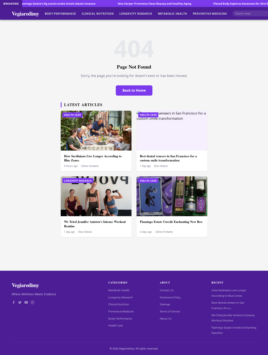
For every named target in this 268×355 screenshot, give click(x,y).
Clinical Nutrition (98, 13)
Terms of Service (170, 311)
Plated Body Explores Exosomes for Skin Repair (233, 3)
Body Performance (60, 13)
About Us (165, 318)
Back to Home (134, 90)
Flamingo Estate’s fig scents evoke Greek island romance (46, 3)
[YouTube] (26, 303)
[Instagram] (32, 303)
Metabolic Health (172, 13)
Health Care (115, 325)
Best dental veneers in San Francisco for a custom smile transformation (168, 158)
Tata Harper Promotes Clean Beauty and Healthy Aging (143, 3)
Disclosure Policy (170, 297)
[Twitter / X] (20, 303)
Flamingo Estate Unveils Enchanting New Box (171, 221)
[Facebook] (13, 303)
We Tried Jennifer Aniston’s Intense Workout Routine (95, 223)
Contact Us (167, 290)
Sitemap (165, 304)
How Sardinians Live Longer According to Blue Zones (93, 158)
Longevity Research (135, 13)
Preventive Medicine (210, 13)
